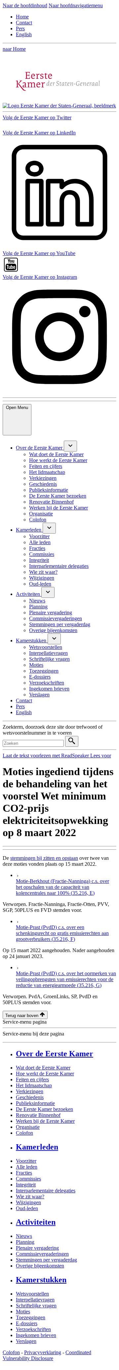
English (24, 34)
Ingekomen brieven (36, 1335)
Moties (23, 1311)
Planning (25, 1242)
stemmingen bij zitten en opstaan (44, 858)
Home (22, 16)
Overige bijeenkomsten (40, 1265)
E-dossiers (26, 1323)
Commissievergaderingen (42, 1254)
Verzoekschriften (33, 1329)
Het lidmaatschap (34, 1085)
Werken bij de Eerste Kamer (45, 1121)
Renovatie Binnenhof (38, 1115)
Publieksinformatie (35, 1103)
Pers (20, 28)
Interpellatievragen (35, 1299)
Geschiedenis (30, 1097)
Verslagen (26, 1341)
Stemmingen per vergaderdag (46, 1260)
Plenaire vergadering (37, 1248)
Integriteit (26, 1184)
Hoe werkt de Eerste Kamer (45, 1073)
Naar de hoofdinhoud (25, 5)
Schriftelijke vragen (36, 1305)
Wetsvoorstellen (32, 1294)
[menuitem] (40, 448)
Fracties (24, 1173)
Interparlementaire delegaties (45, 1190)
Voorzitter (26, 1161)
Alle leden (26, 1167)
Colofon (24, 1133)
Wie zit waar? (30, 1196)
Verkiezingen (29, 1091)
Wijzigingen (28, 1202)
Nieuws (24, 1236)
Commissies (28, 1178)
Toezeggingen (30, 1317)
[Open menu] (70, 446)
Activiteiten (36, 1222)
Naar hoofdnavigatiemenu (76, 5)
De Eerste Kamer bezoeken (44, 1109)
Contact (24, 22)
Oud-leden (27, 1208)
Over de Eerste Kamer (54, 1053)
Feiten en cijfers (32, 1079)
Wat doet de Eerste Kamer (43, 1067)
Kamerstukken (41, 1279)
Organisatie (28, 1127)
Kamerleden (37, 1147)
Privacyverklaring (42, 1352)
